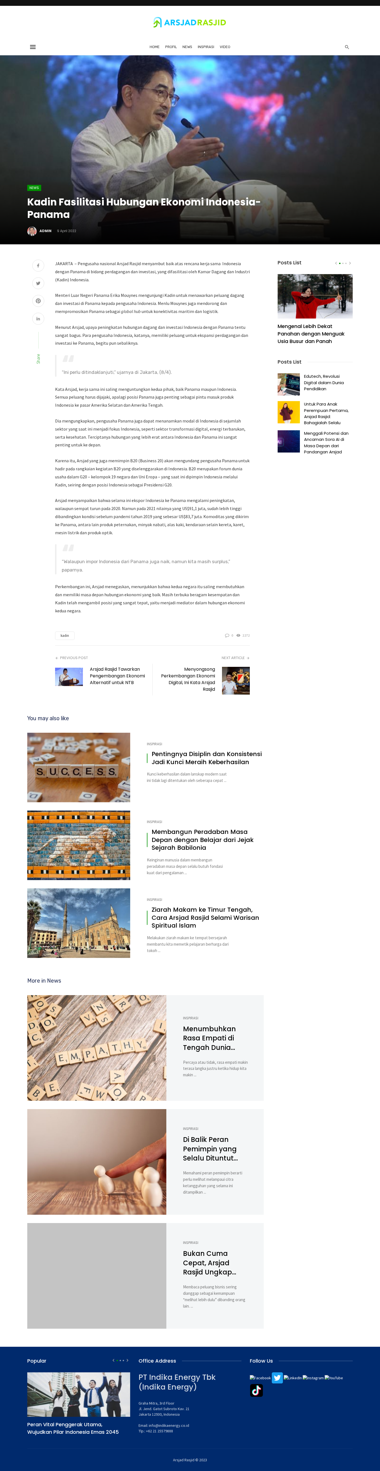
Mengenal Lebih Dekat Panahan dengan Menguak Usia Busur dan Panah (311, 334)
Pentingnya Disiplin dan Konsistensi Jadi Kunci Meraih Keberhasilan (207, 758)
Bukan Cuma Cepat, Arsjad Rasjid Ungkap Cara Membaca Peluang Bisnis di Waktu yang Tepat (215, 1263)
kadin (65, 635)
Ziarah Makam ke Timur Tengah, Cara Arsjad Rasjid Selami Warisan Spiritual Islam (205, 918)
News (187, 47)
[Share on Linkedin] (38, 319)
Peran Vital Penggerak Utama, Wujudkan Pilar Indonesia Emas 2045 (73, 1428)
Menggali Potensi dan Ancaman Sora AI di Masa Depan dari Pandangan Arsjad (326, 442)
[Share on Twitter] (38, 283)
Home (155, 47)
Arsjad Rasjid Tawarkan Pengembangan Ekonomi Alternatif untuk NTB (117, 676)
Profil (171, 47)
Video (225, 47)
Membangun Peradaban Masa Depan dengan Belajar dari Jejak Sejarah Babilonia (203, 840)
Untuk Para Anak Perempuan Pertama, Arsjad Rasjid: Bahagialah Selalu (326, 413)
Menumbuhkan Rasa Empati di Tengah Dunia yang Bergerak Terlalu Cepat (209, 1038)
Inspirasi (206, 47)
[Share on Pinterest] (38, 301)
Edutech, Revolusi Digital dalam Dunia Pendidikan (324, 382)
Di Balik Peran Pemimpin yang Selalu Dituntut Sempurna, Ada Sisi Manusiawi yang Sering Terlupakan (215, 1149)
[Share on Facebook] (38, 266)
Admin (45, 230)
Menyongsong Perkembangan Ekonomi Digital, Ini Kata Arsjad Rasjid (188, 679)
